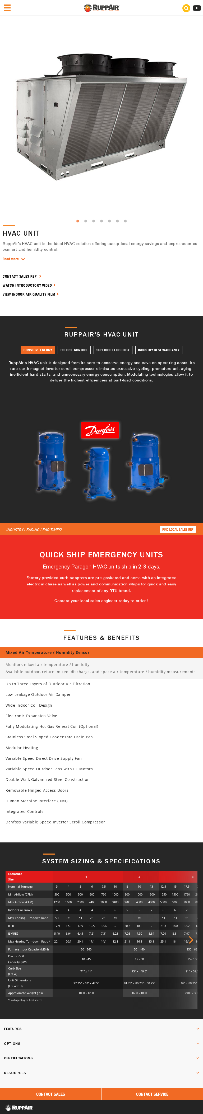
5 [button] (109, 221)
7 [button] (125, 221)
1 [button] (77, 221)
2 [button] (85, 221)
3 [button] (93, 221)
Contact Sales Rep (20, 276)
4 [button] (101, 221)
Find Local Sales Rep (177, 529)
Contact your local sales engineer (85, 600)
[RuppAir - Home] (101, 10)
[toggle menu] (7, 8)
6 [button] (117, 221)
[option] (101, 117)
